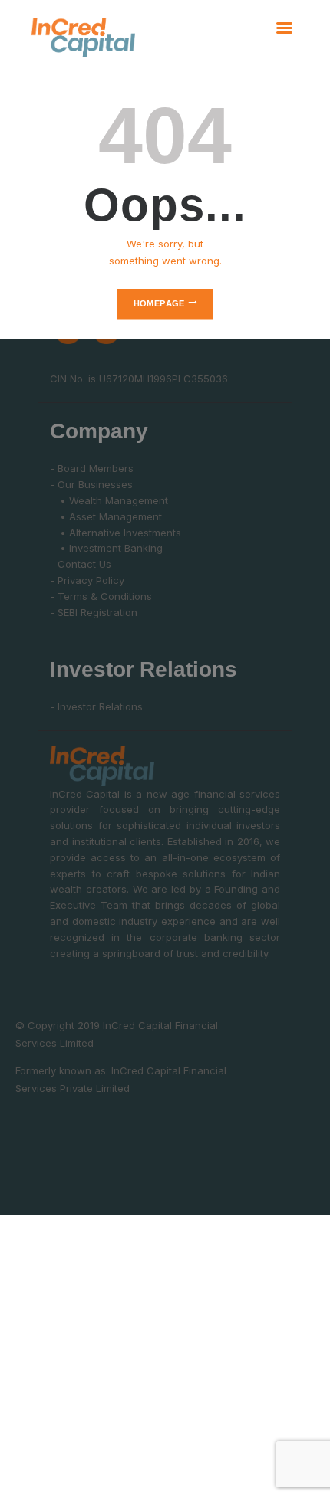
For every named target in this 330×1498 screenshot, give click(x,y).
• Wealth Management (109, 500)
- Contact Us (80, 564)
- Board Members (92, 468)
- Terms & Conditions (101, 596)
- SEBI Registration (93, 612)
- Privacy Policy (87, 580)
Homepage (159, 303)
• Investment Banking (106, 548)
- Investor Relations (96, 706)
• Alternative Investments (115, 532)
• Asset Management (106, 516)
